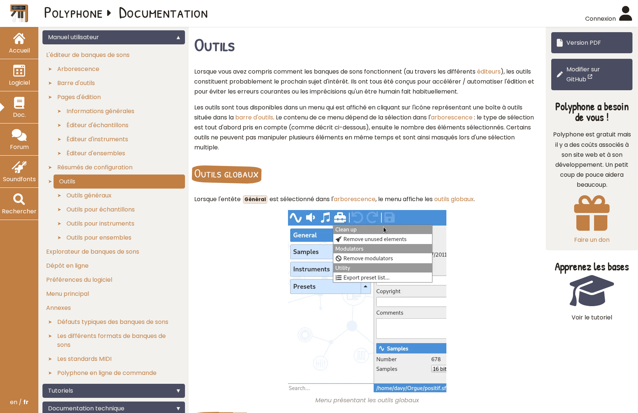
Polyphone (73, 12)
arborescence (452, 117)
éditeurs (489, 71)
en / (19, 402)
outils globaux (454, 199)
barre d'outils (254, 117)
